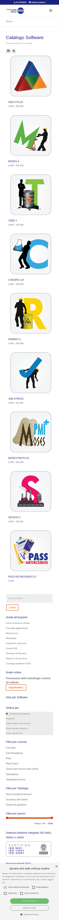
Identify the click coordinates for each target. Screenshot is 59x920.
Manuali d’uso (12, 633)
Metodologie (11, 638)
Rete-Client (12, 763)
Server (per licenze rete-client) (22, 769)
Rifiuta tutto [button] (29, 908)
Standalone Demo (15, 779)
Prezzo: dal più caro (14, 733)
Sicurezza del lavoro (17, 799)
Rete (8, 758)
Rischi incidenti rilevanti (18, 794)
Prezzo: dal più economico (17, 728)
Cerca (12, 607)
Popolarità (10, 718)
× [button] (56, 866)
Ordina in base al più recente (18, 723)
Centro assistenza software (18, 623)
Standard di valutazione (16, 643)
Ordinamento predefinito (19, 713)
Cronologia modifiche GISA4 (18, 663)
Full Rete (11, 748)
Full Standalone (14, 753)
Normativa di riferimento (16, 653)
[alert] (29, 892)
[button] (29, 914)
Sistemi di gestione (16, 804)
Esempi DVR (11, 648)
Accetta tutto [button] (29, 901)
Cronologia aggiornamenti (17, 628)
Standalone (12, 774)
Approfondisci (16, 687)
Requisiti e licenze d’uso (16, 658)
